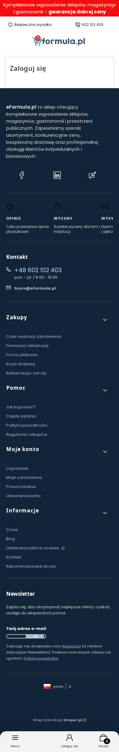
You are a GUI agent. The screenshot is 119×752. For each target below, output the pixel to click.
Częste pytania (21, 416)
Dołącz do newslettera (35, 636)
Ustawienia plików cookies (33, 548)
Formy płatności (22, 355)
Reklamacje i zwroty (26, 373)
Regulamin (71, 646)
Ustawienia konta (23, 496)
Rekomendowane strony (31, 566)
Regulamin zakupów (26, 434)
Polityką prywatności (41, 658)
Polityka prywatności (26, 425)
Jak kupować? (20, 407)
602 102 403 (92, 24)
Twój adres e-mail (26, 628)
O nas (12, 530)
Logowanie (17, 468)
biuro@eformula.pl (35, 288)
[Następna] (112, 8)
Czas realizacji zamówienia (34, 336)
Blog (10, 539)
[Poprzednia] (6, 8)
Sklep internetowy (57, 720)
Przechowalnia (21, 487)
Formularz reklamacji (27, 346)
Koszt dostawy (20, 364)
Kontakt (13, 557)
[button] (57, 319)
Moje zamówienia (24, 477)
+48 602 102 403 (38, 270)
